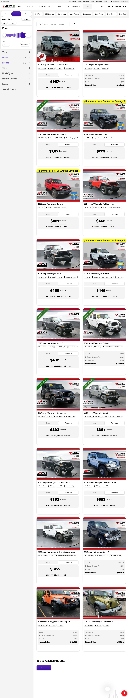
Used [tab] (26, 14)
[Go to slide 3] (58, 60)
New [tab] (6, 14)
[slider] (4, 35)
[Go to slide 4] (61, 60)
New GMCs (111, 14)
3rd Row (38, 14)
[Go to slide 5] (64, 60)
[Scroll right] (127, 14)
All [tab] (16, 14)
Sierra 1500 (62, 14)
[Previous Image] (39, 46)
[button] (40, 46)
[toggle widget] (124, 693)
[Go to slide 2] (55, 60)
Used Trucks (74, 14)
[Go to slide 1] (52, 60)
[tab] (48, 75)
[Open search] (102, 6)
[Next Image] (77, 46)
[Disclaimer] (86, 78)
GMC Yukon (49, 14)
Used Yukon (99, 14)
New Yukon (87, 14)
